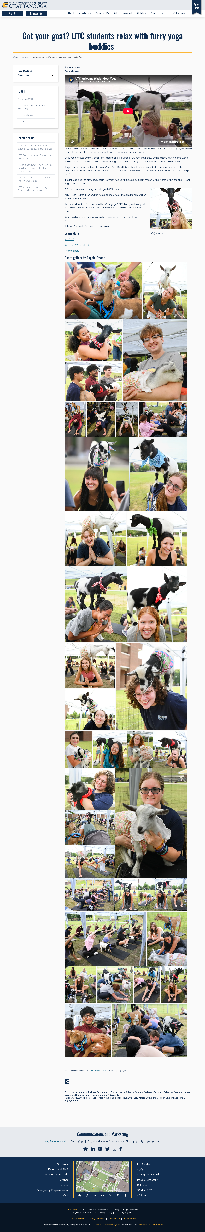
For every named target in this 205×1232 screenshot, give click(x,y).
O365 (140, 1169)
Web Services (129, 1219)
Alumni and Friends (56, 1174)
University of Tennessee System (106, 1225)
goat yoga (120, 1098)
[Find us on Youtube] (102, 1195)
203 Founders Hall (55, 1141)
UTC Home (23, 121)
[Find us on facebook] (120, 1150)
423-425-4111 (151, 1141)
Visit (65, 1195)
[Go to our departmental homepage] (86, 1150)
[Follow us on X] (110, 1195)
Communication (182, 1092)
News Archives (25, 99)
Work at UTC (145, 1190)
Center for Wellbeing (103, 1098)
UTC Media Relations (99, 1071)
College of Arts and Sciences (158, 1092)
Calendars (143, 1185)
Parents (63, 1179)
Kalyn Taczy (132, 1098)
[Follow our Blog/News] (87, 1195)
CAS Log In (143, 1195)
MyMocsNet (144, 1164)
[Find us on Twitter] (107, 1150)
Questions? (72, 1210)
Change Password (148, 1174)
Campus (139, 1092)
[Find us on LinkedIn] (93, 1150)
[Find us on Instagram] (115, 1150)
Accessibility (114, 1219)
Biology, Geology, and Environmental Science (111, 1092)
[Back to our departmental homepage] (79, 1195)
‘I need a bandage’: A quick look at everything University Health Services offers (35, 168)
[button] (186, 5)
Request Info (36, 13)
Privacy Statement (97, 1219)
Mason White (145, 1098)
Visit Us (12, 13)
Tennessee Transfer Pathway (150, 1225)
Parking (63, 1185)
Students (114, 1095)
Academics (81, 1092)
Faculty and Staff (100, 1095)
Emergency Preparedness (52, 1190)
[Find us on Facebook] (125, 1195)
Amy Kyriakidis (84, 1098)
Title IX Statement (77, 1219)
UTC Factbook (25, 115)
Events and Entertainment (78, 1095)
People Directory (147, 1179)
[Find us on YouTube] (100, 1150)
